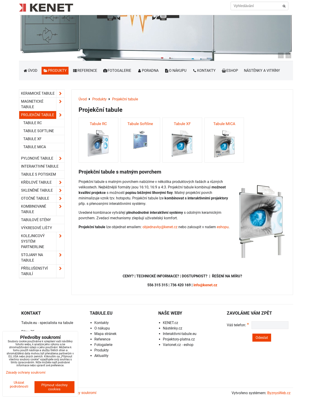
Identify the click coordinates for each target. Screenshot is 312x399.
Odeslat (262, 337)
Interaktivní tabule (39, 166)
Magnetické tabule (32, 104)
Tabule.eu (29, 323)
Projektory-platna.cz (179, 339)
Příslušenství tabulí (34, 271)
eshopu (223, 227)
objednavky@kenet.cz (160, 227)
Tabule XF (32, 139)
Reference (87, 70)
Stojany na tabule (32, 257)
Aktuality (101, 355)
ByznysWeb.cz (279, 393)
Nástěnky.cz (172, 328)
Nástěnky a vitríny (262, 70)
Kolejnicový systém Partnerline (33, 241)
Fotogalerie (119, 70)
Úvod (32, 70)
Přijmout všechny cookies (54, 387)
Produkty (57, 70)
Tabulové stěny (36, 220)
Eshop (232, 70)
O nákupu (177, 70)
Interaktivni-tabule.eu (179, 334)
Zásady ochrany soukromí (25, 372)
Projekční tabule (37, 115)
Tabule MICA (34, 147)
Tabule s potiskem (38, 174)
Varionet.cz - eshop (178, 345)
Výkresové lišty (36, 228)
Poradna (150, 70)
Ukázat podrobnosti (19, 384)
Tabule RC (32, 123)
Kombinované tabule (33, 209)
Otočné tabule (35, 198)
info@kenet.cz (205, 285)
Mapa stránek (105, 334)
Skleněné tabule (37, 190)
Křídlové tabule (36, 182)
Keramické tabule (38, 93)
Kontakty (206, 70)
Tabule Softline (38, 131)
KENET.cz (170, 323)
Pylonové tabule (37, 158)
